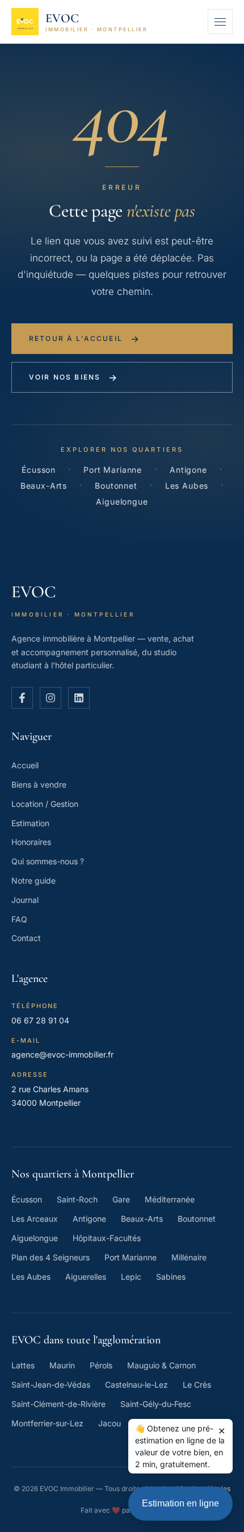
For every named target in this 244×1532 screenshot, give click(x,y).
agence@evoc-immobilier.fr (62, 1054)
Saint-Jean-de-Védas (50, 1384)
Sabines (171, 1276)
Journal (25, 900)
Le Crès (197, 1384)
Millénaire (189, 1257)
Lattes (23, 1365)
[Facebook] (22, 698)
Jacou (109, 1423)
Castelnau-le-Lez (136, 1384)
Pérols (101, 1365)
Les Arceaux (34, 1218)
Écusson (39, 469)
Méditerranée (170, 1199)
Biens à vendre (38, 784)
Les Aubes (187, 485)
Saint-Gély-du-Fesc (155, 1404)
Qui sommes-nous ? (47, 861)
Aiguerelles (85, 1276)
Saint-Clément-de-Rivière (58, 1404)
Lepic (131, 1276)
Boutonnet (116, 485)
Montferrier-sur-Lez (47, 1423)
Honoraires (31, 842)
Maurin (62, 1365)
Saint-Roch (77, 1199)
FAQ (19, 919)
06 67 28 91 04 (40, 1020)
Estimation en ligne (180, 1503)
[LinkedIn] (79, 698)
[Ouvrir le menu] (220, 21)
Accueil (25, 765)
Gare (121, 1199)
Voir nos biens (73, 377)
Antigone (188, 469)
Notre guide (33, 880)
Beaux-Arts (43, 485)
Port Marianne (112, 469)
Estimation (30, 823)
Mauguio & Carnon (161, 1365)
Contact (26, 938)
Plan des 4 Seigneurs (50, 1257)
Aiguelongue (122, 501)
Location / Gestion (44, 804)
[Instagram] (50, 698)
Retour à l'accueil (84, 338)
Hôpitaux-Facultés (107, 1238)
